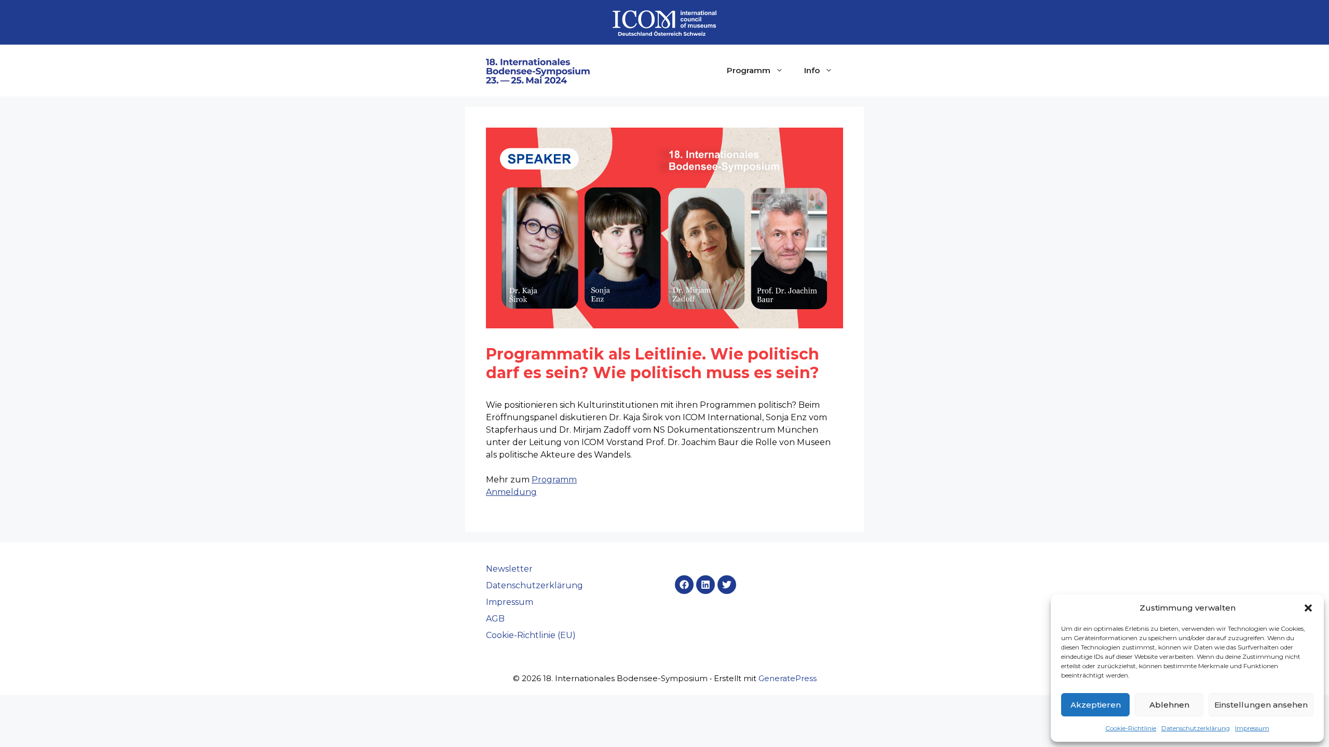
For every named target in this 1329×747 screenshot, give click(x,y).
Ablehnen (1169, 705)
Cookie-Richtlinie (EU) (531, 635)
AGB (495, 619)
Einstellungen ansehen (1261, 705)
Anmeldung (511, 492)
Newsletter (509, 569)
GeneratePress (787, 678)
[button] (1308, 608)
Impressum (1252, 728)
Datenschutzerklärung (1195, 728)
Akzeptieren (1095, 705)
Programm (748, 70)
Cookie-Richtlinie (1130, 728)
